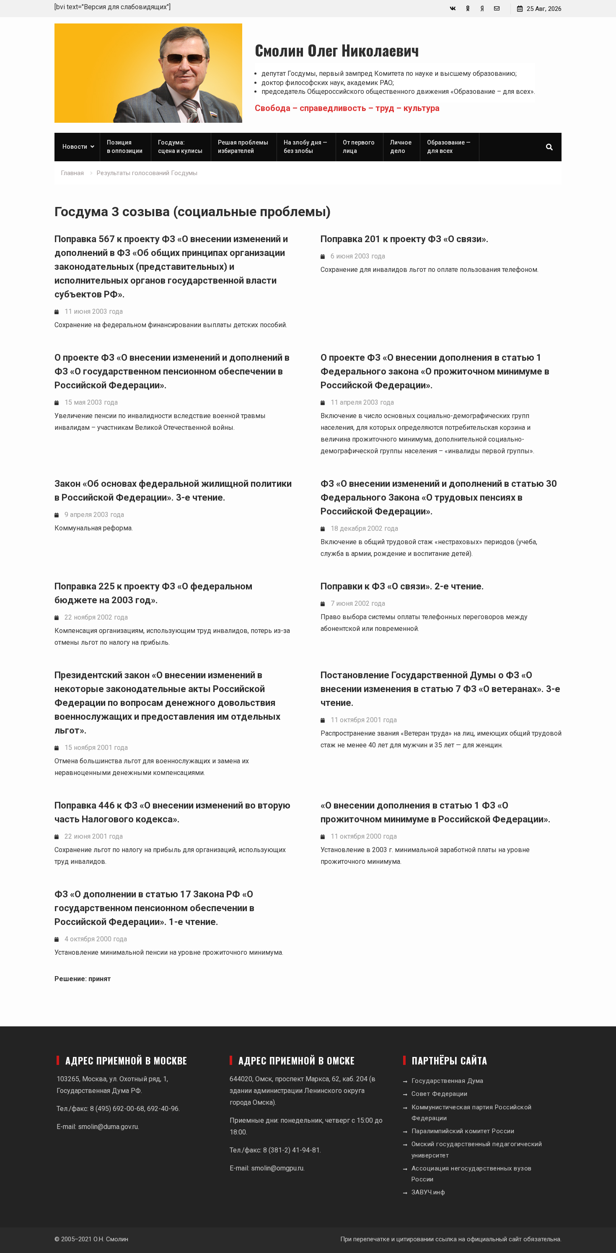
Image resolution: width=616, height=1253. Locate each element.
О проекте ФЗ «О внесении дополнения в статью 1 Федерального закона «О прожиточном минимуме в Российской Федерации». (435, 371)
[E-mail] (496, 8)
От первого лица (359, 146)
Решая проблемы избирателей (243, 146)
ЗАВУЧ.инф (428, 1192)
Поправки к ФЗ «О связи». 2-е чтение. (402, 586)
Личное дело (401, 146)
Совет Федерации (440, 1094)
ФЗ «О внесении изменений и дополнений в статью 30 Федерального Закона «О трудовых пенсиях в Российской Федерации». (439, 497)
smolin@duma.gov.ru (108, 1127)
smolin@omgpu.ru (277, 1168)
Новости (74, 146)
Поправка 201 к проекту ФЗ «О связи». (405, 239)
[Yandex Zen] (482, 8)
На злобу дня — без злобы (305, 146)
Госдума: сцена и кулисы (180, 146)
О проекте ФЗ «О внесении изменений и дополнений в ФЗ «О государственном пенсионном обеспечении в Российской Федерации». (172, 371)
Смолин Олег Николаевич (337, 50)
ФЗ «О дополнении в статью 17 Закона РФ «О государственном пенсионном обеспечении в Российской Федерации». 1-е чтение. (154, 908)
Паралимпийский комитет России (463, 1131)
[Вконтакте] (452, 8)
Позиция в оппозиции (124, 146)
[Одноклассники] (467, 8)
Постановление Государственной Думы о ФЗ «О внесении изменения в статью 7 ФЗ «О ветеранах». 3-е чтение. (440, 689)
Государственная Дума (448, 1081)
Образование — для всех (449, 146)
